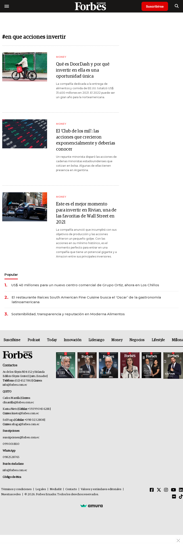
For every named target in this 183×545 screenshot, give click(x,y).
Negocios (137, 340)
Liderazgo (96, 340)
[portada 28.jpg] (130, 365)
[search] (177, 6)
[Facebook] (152, 490)
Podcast (34, 340)
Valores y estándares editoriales (101, 489)
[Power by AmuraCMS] (91, 505)
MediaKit (56, 489)
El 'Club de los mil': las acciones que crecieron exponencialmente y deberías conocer (85, 140)
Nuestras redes (11, 494)
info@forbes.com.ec (15, 384)
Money (116, 340)
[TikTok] (181, 496)
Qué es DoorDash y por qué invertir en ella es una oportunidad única (82, 70)
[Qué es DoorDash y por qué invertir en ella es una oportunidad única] (24, 66)
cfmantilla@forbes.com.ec (18, 402)
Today (52, 340)
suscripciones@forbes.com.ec (21, 437)
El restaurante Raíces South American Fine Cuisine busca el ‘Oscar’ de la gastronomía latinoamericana (86, 299)
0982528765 (11, 457)
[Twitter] (159, 490)
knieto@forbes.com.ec (25, 413)
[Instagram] (166, 490)
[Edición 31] (65, 365)
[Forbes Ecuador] (91, 6)
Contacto (71, 489)
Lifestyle (158, 340)
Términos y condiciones (16, 489)
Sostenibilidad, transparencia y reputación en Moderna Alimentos (68, 314)
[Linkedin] (181, 490)
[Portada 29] (108, 365)
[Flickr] (174, 496)
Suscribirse (155, 6)
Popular (11, 274)
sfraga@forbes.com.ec (25, 424)
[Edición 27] (151, 365)
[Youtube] (173, 490)
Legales (40, 489)
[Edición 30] (87, 365)
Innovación (72, 340)
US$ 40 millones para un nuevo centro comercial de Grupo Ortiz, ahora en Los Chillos (85, 285)
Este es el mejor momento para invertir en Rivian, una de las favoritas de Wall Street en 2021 (86, 213)
